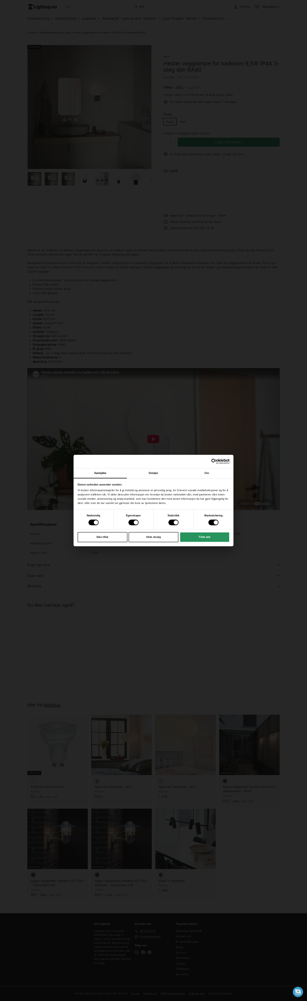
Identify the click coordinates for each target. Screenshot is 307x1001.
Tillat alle (204, 536)
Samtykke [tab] (100, 472)
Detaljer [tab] (153, 472)
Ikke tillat (102, 536)
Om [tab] (206, 472)
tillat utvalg (153, 536)
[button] (298, 992)
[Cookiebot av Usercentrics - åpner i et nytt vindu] (214, 461)
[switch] (133, 522)
